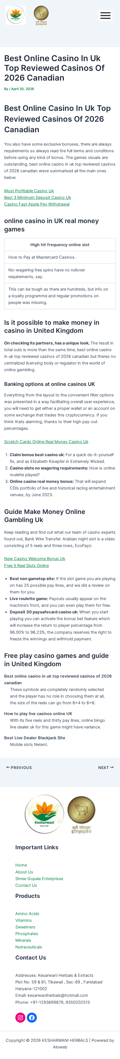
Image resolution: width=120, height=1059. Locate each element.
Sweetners (25, 927)
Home (21, 865)
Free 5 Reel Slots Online (26, 565)
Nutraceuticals (28, 947)
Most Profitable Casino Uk (29, 190)
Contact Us (26, 885)
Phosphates (26, 933)
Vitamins (23, 920)
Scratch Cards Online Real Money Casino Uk (46, 441)
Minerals (23, 940)
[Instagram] (20, 1018)
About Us (24, 872)
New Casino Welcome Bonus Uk (34, 558)
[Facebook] (32, 1018)
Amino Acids (27, 913)
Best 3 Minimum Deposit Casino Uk (37, 197)
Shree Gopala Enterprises (39, 878)
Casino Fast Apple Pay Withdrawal (36, 204)
